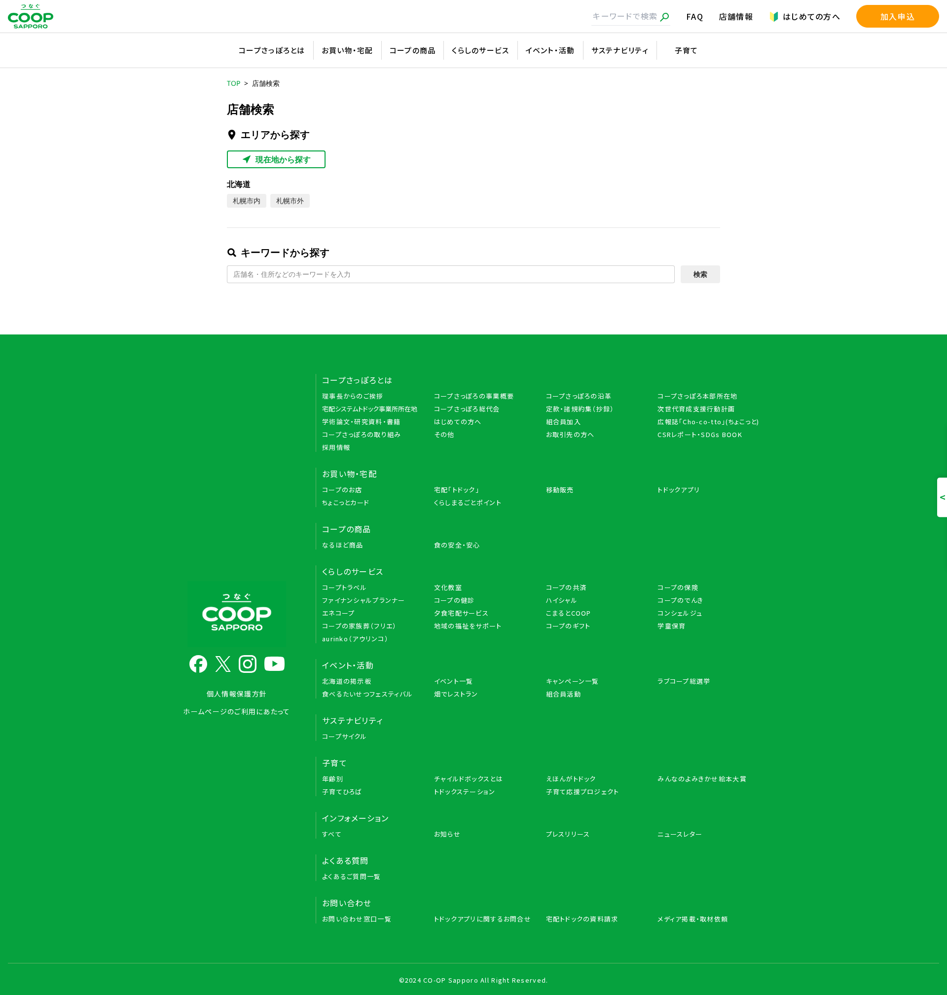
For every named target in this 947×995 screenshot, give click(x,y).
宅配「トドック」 (456, 489)
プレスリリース (568, 834)
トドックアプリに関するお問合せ (482, 918)
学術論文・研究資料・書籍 (361, 421)
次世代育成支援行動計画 (696, 408)
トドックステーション (465, 791)
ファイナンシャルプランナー (363, 600)
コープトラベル (344, 587)
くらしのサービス (480, 50)
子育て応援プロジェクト (582, 791)
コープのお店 (342, 489)
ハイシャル (562, 600)
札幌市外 (290, 200)
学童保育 (671, 625)
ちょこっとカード (345, 502)
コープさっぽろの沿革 (579, 396)
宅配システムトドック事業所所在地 (369, 408)
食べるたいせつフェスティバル (367, 694)
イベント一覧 (454, 681)
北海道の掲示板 (346, 681)
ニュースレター (679, 834)
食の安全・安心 (457, 545)
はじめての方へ (811, 16)
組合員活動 (563, 694)
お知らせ (447, 834)
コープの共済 (566, 587)
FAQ (694, 16)
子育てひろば (342, 791)
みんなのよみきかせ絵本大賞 (702, 778)
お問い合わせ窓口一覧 (357, 918)
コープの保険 (677, 587)
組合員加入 (563, 421)
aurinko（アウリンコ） (355, 638)
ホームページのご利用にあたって (236, 711)
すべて (332, 834)
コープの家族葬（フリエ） (359, 625)
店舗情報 (736, 16)
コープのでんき (680, 600)
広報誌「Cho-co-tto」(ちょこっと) (708, 421)
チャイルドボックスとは (468, 778)
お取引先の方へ (570, 434)
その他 (444, 434)
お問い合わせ (347, 903)
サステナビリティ (620, 50)
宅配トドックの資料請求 (582, 918)
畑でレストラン (456, 694)
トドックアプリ (678, 489)
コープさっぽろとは (272, 50)
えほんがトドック (571, 778)
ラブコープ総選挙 (683, 681)
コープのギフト (568, 625)
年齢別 (332, 778)
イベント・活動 (550, 50)
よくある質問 (345, 860)
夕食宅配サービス (461, 613)
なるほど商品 (343, 545)
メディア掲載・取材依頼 (692, 918)
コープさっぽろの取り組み (361, 434)
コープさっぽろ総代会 (467, 408)
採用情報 (336, 447)
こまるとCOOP (568, 613)
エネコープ (338, 613)
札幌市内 (246, 200)
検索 (700, 274)
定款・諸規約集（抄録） (580, 408)
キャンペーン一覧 (572, 681)
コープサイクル (344, 736)
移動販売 (560, 489)
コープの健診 (454, 600)
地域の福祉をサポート (468, 625)
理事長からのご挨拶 (353, 396)
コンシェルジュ (679, 613)
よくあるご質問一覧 (351, 876)
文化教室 (448, 587)
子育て (686, 50)
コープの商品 (413, 50)
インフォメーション (355, 818)
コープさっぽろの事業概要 (474, 396)
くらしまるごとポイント (468, 502)
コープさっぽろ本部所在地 (697, 396)
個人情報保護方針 (237, 694)
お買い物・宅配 (347, 50)
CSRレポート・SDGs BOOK (699, 434)
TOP (233, 83)
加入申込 (897, 16)
